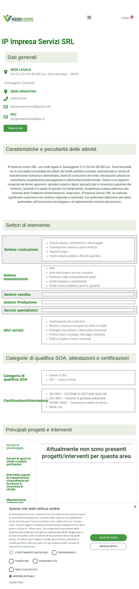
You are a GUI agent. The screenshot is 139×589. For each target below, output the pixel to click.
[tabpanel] (86, 454)
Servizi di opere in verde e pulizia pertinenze (19, 461)
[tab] (19, 446)
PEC (13, 114)
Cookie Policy (16, 582)
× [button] (135, 507)
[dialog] (69, 546)
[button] (89, 17)
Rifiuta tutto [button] (108, 546)
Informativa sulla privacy (22, 546)
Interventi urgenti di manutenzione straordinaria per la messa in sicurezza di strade (18, 482)
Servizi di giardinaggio (15, 446)
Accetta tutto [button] (108, 537)
